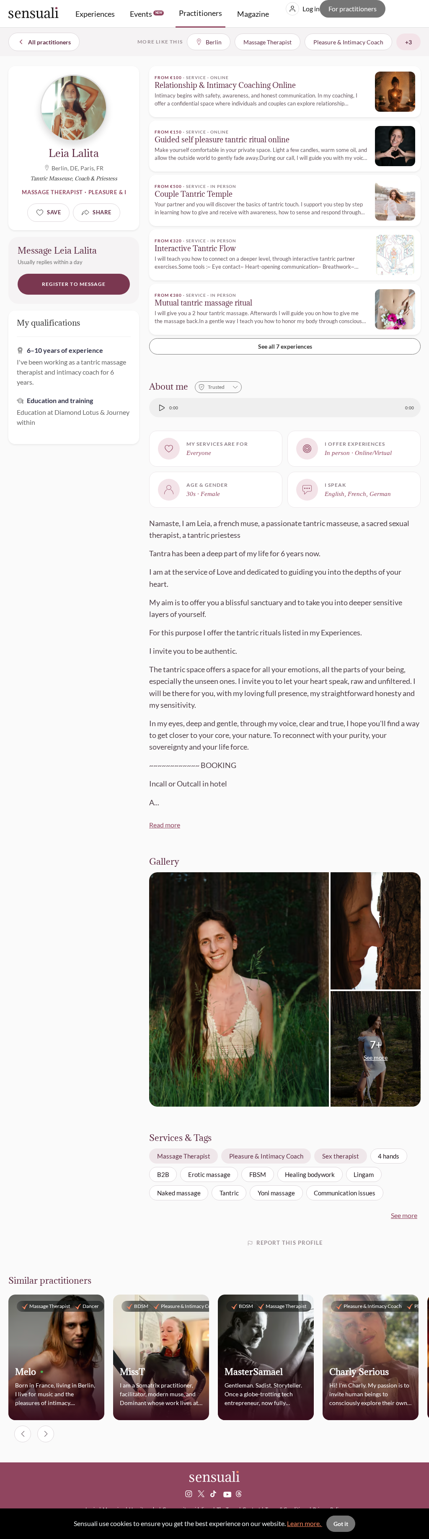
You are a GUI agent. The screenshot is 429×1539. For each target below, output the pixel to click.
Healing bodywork (310, 1174)
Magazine (253, 13)
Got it (340, 1523)
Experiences (95, 13)
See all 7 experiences (285, 346)
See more (404, 1215)
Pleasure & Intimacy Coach (266, 1156)
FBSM (257, 1174)
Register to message (74, 284)
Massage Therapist (183, 1156)
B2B (163, 1174)
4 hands (388, 1156)
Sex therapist (340, 1156)
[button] (376, 1049)
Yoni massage (276, 1193)
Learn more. (304, 1523)
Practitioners (200, 13)
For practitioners (352, 9)
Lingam (364, 1174)
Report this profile (289, 1242)
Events (146, 13)
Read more (164, 825)
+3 (408, 42)
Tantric (229, 1193)
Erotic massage (209, 1174)
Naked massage (179, 1193)
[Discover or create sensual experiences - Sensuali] (33, 13)
